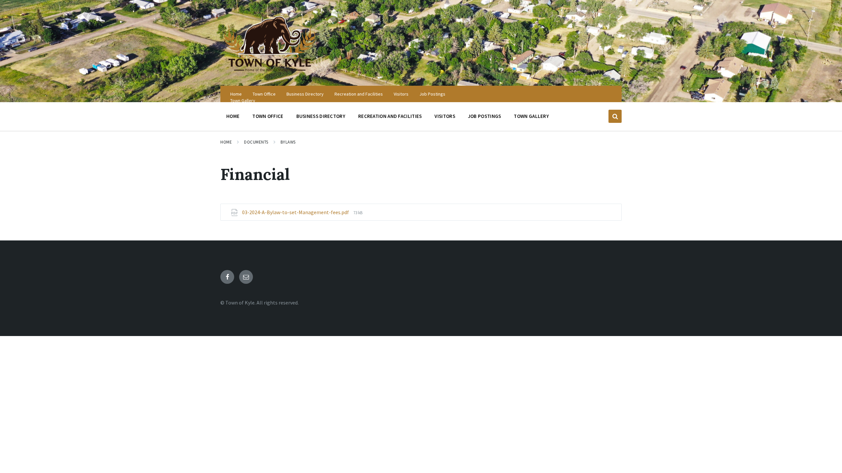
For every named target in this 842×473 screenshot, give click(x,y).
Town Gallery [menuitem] (242, 100)
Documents (256, 142)
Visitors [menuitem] (401, 94)
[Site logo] (269, 73)
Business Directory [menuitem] (305, 94)
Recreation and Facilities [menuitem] (358, 94)
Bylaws (288, 142)
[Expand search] (615, 116)
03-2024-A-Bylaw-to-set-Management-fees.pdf (296, 212)
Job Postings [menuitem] (432, 94)
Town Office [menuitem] (264, 94)
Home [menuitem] (236, 94)
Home (226, 142)
